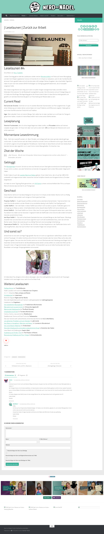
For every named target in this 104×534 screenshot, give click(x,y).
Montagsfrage (10, 166)
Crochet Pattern (33, 15)
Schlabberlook (8, 295)
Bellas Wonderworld (82, 201)
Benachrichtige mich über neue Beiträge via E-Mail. (18, 460)
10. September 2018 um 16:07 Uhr (27, 404)
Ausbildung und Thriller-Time (13, 333)
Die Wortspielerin (81, 226)
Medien (24, 15)
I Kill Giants (37, 183)
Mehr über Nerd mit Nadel (85, 58)
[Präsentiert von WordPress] (11, 530)
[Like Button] (6, 341)
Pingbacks (23, 375)
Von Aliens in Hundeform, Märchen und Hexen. (18, 323)
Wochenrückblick (21, 357)
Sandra (10, 379)
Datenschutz (70, 15)
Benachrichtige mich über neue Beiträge (17, 450)
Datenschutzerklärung (92, 43)
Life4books (80, 215)
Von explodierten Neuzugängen (13, 305)
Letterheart (80, 213)
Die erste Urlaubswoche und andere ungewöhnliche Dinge (21, 328)
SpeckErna (79, 223)
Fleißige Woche (8, 288)
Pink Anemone (81, 221)
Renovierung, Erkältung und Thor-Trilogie (16, 335)
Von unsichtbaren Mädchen (12, 326)
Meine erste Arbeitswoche (12, 309)
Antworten (11, 400)
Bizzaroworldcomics (82, 203)
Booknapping (80, 205)
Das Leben (60, 15)
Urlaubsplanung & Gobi (11, 312)
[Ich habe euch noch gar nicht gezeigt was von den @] (94, 102)
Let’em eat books (81, 211)
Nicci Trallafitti (18, 73)
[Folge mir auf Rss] (99, 20)
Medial (12, 20)
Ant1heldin (80, 199)
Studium (53, 15)
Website (8, 445)
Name (7, 439)
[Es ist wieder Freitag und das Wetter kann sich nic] (82, 90)
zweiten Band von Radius (28, 175)
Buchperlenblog (81, 207)
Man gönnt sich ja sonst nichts (13, 307)
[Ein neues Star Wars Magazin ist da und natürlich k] (82, 102)
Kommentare (11, 375)
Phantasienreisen (81, 219)
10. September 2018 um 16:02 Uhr (22, 380)
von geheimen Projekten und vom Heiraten (17, 321)
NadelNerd (15, 403)
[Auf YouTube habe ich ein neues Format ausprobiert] (94, 90)
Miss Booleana (81, 217)
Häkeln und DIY (44, 15)
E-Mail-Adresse (43, 439)
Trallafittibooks (81, 225)
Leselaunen (14, 357)
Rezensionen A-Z (14, 15)
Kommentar (9, 428)
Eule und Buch (80, 209)
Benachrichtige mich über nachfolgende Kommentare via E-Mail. (21, 455)
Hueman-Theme (26, 530)
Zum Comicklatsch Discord (88, 190)
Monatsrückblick (46, 76)
